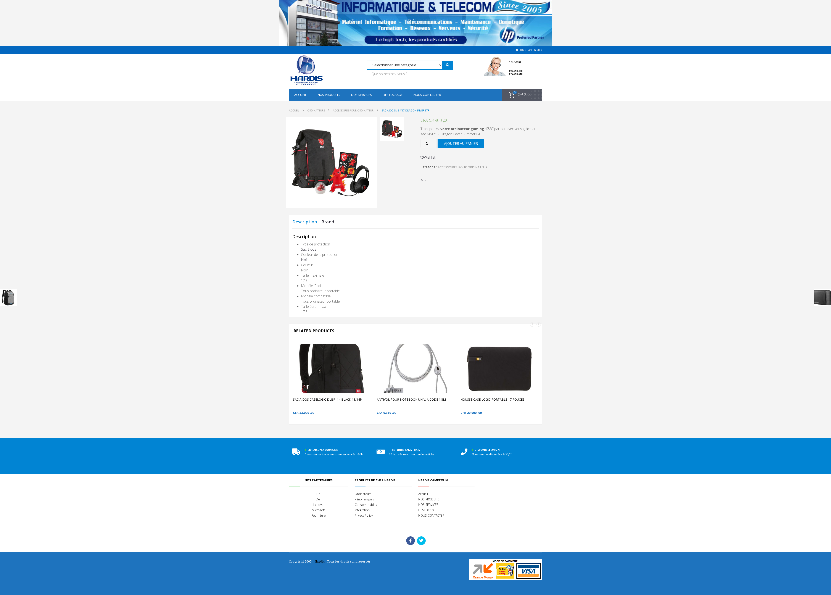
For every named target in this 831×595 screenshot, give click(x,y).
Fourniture (318, 515)
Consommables (366, 505)
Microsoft (318, 510)
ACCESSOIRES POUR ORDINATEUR (353, 110)
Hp (318, 494)
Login (522, 50)
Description (304, 222)
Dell (318, 499)
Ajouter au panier (461, 143)
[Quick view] (371, 375)
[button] (519, 94)
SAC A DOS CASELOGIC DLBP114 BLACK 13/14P (327, 399)
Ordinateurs (363, 494)
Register (536, 50)
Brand (327, 222)
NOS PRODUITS (328, 95)
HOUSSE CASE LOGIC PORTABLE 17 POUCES (492, 399)
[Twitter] (421, 540)
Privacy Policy (364, 515)
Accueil (300, 95)
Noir (304, 259)
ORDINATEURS (316, 110)
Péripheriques (364, 499)
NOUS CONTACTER (427, 95)
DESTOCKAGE (393, 95)
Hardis (320, 561)
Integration (362, 510)
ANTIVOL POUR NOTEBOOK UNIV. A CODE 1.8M (411, 399)
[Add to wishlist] (362, 375)
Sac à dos (308, 249)
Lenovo (318, 505)
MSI (423, 180)
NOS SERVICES (361, 95)
